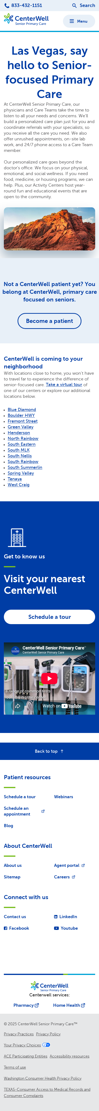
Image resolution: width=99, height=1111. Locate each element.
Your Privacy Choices (22, 1045)
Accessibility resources (69, 1056)
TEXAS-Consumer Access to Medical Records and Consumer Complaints (47, 1092)
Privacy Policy (48, 1034)
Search (87, 5)
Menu (82, 21)
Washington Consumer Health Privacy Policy (42, 1078)
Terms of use (15, 1067)
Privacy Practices (19, 1034)
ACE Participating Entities (25, 1056)
